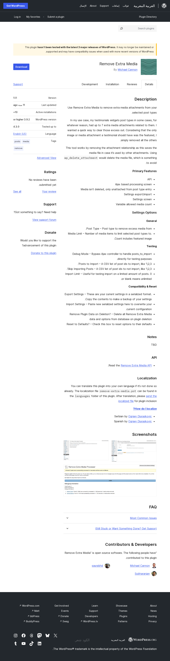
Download (21, 66)
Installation (112, 84)
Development (90, 84)
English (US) (20, 133)
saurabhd (97, 565)
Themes (122, 610)
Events (65, 610)
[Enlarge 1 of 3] (152, 444)
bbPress (33, 616)
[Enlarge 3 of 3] (152, 469)
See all (17, 191)
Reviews (132, 84)
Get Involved (61, 605)
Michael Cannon (127, 69)
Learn (95, 605)
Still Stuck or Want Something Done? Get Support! (126, 528)
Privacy (153, 621)
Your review (49, 191)
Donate (63, 616)
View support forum (44, 219)
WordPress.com (29, 605)
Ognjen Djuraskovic (140, 416)
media (26, 141)
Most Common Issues (143, 518)
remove (18, 148)
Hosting (152, 616)
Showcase (121, 605)
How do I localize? (145, 408)
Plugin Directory (148, 16)
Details (149, 84)
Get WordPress (15, 5)
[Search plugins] (121, 28)
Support (18, 84)
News (154, 610)
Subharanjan (142, 573)
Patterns (122, 621)
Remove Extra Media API (136, 365)
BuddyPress (31, 621)
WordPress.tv (89, 621)
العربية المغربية (118, 640)
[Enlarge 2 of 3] (104, 444)
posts (17, 141)
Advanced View (46, 157)
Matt (35, 610)
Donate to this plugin (43, 253)
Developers (91, 616)
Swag (64, 621)
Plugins (123, 616)
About (153, 605)
